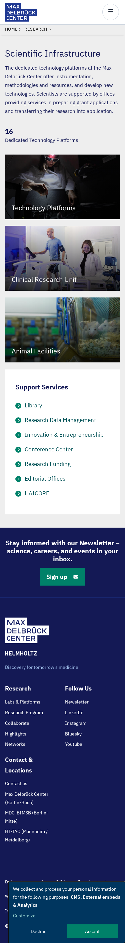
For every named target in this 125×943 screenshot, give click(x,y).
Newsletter (77, 702)
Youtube (73, 744)
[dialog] (66, 912)
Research (35, 29)
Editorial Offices (45, 478)
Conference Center (49, 449)
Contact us (16, 783)
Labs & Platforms (22, 702)
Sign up (56, 577)
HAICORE (37, 493)
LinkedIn (74, 712)
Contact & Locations (19, 765)
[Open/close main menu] (110, 12)
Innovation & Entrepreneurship (64, 434)
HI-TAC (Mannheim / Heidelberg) (26, 835)
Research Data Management (60, 420)
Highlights (15, 734)
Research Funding (48, 464)
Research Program (24, 712)
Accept (92, 931)
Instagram (75, 723)
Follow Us (78, 688)
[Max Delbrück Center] (21, 20)
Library (33, 405)
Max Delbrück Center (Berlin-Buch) (26, 798)
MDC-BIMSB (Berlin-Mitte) (26, 817)
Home (11, 29)
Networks (15, 744)
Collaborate (17, 723)
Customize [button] (24, 916)
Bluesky (73, 734)
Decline (39, 931)
